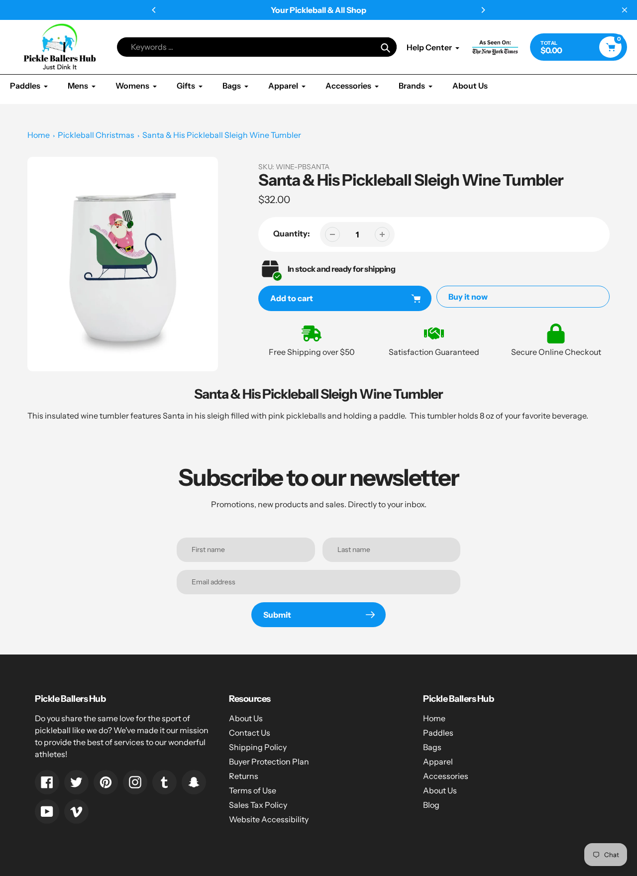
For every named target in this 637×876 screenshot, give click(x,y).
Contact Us (249, 733)
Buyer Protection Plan (269, 761)
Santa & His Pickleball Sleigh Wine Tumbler (221, 135)
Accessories (445, 776)
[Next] (483, 10)
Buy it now (468, 297)
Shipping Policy (258, 747)
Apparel (438, 761)
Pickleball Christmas (96, 135)
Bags (432, 747)
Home (38, 135)
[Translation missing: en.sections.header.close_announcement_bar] (625, 10)
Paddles (438, 733)
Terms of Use (252, 790)
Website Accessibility (269, 819)
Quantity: (291, 233)
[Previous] (154, 10)
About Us (246, 718)
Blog (431, 805)
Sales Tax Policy (258, 805)
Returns (243, 776)
